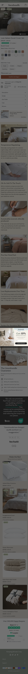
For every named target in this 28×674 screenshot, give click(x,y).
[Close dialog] (27, 328)
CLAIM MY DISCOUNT (21, 343)
